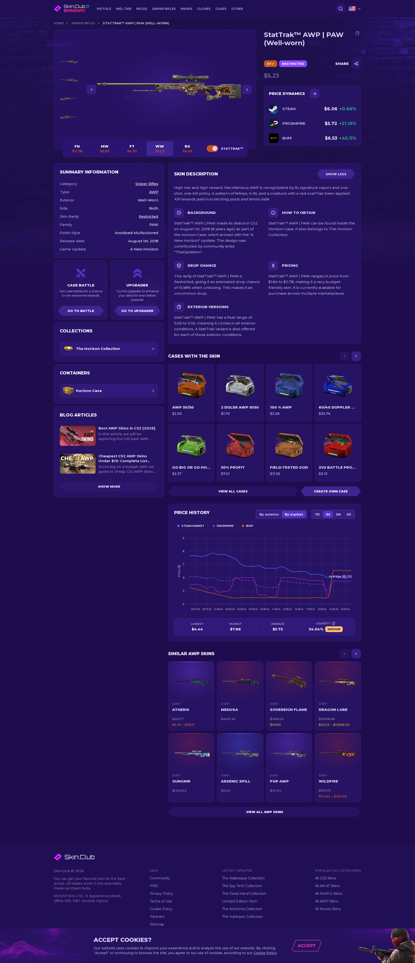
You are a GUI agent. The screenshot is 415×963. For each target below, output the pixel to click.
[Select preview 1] (69, 62)
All (349, 514)
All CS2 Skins (325, 878)
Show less (336, 174)
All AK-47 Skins (327, 886)
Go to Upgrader (137, 311)
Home (59, 23)
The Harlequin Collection (242, 916)
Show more (109, 486)
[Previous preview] (69, 48)
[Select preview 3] (69, 99)
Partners (157, 916)
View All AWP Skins (264, 812)
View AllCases (233, 491)
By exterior (269, 514)
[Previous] (344, 356)
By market (294, 514)
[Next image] (247, 89)
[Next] (356, 356)
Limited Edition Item (239, 901)
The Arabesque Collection (243, 878)
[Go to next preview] (69, 131)
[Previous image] (91, 89)
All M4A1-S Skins (328, 893)
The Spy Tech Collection (242, 886)
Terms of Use (161, 901)
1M (328, 514)
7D (317, 514)
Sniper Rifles (83, 23)
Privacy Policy (161, 893)
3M (338, 514)
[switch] (212, 148)
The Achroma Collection (242, 909)
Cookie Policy (161, 909)
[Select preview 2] (69, 80)
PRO (154, 886)
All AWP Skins (326, 901)
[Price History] (314, 94)
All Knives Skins (328, 909)
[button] (191, 696)
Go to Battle (80, 311)
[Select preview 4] (69, 117)
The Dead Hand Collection (244, 893)
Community (160, 878)
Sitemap (157, 924)
